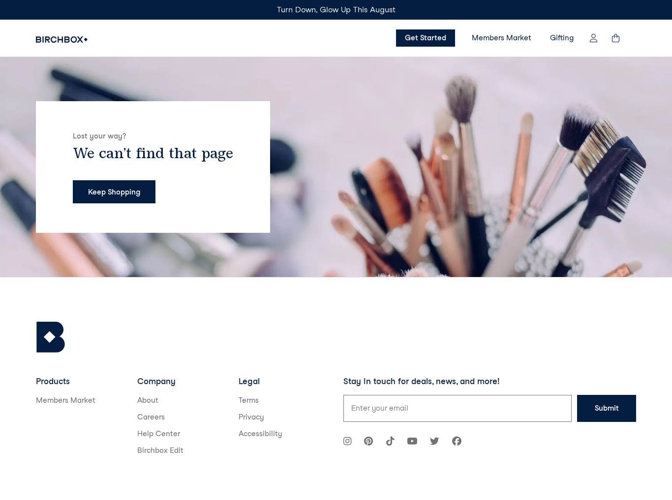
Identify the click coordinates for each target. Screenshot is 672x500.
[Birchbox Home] (62, 39)
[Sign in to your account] (593, 38)
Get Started (425, 37)
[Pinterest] (368, 442)
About (147, 400)
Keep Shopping (114, 192)
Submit (607, 408)
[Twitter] (434, 442)
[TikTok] (390, 442)
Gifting (562, 37)
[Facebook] (456, 442)
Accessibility (260, 433)
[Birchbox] (50, 337)
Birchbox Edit (160, 450)
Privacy (251, 417)
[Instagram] (347, 442)
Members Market (501, 37)
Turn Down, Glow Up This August (336, 9)
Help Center (158, 433)
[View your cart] (620, 38)
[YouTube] (412, 442)
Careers (151, 417)
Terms (249, 400)
